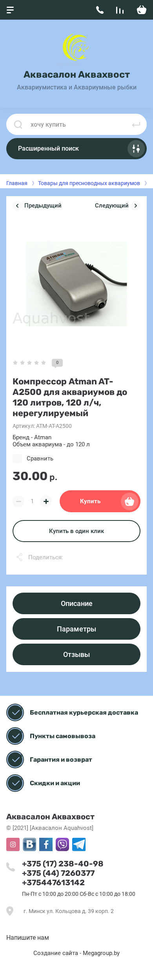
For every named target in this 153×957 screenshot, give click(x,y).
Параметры (76, 629)
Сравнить (40, 458)
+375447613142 (53, 882)
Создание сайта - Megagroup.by (76, 953)
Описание (77, 603)
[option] (76, 284)
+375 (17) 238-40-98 (63, 863)
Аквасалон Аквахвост (77, 74)
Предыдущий (43, 205)
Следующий (112, 205)
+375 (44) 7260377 (58, 873)
